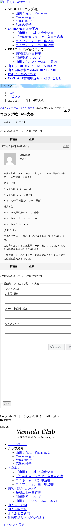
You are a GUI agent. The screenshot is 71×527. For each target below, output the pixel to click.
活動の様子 (24, 24)
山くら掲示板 (27, 107)
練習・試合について (22, 488)
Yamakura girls (25, 17)
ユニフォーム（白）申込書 (35, 45)
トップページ (17, 444)
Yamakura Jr (23, 20)
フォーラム (12, 107)
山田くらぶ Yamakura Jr (33, 13)
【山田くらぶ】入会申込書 (35, 32)
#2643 (66, 146)
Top (2, 524)
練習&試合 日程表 (28, 53)
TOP (2, 107)
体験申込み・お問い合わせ (27, 517)
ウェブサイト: (12, 323)
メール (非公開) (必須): (17, 308)
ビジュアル (56, 346)
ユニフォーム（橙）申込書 (35, 41)
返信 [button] (27, 146)
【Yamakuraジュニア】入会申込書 (39, 37)
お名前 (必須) (12, 293)
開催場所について (28, 57)
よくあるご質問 (19, 513)
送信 (6, 403)
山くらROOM (17, 505)
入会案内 (14, 467)
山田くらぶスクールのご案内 (36, 61)
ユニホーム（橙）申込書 (33, 480)
